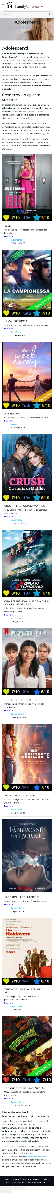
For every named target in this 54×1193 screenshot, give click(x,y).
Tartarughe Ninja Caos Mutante (24, 1088)
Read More (8, 236)
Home (10, 27)
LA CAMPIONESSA (15, 321)
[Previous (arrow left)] (3, 1191)
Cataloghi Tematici (24, 27)
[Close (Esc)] (3, 1188)
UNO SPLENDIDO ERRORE (21, 700)
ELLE (7, 225)
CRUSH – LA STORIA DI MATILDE (25, 505)
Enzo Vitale (16, 332)
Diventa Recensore (34, 1156)
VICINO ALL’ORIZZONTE (19, 795)
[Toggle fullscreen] (16, 1188)
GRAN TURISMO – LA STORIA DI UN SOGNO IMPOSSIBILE (26, 603)
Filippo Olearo (17, 713)
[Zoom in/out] (22, 1188)
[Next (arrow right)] (9, 1191)
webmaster (16, 239)
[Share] (9, 1188)
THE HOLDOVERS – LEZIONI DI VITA (23, 991)
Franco (14, 424)
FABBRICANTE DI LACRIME (21, 897)
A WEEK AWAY (13, 413)
